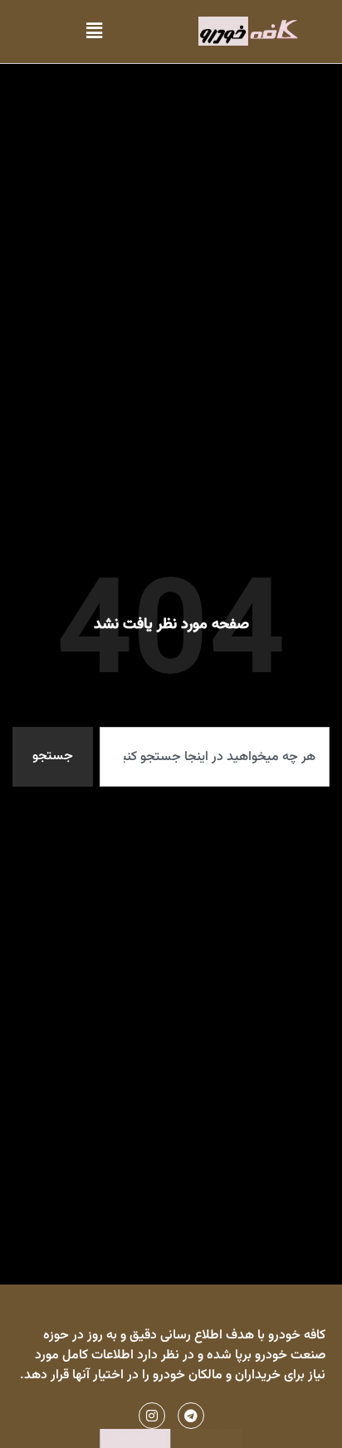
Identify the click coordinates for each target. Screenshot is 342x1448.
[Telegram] (191, 1415)
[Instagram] (152, 1415)
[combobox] (215, 757)
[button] (94, 31)
